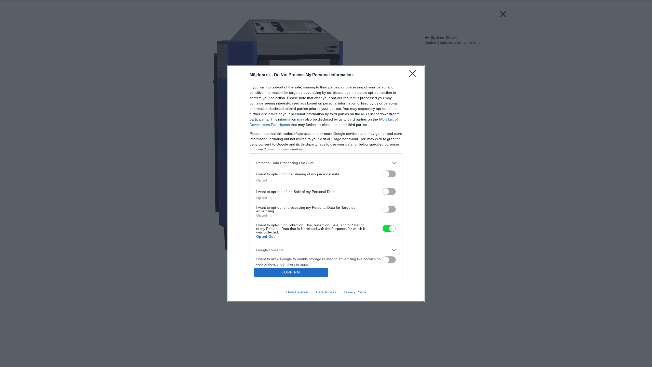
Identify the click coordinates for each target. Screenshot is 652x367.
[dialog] (326, 183)
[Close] (414, 75)
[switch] (389, 174)
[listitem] (326, 162)
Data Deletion (297, 292)
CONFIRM (290, 272)
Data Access (326, 292)
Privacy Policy (355, 292)
